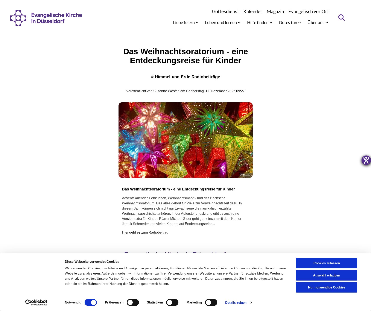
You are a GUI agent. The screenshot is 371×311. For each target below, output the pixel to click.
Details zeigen (235, 302)
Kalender (252, 11)
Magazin (275, 11)
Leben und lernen (221, 22)
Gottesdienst (225, 11)
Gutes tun (288, 22)
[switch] (133, 302)
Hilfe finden (258, 22)
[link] (186, 22)
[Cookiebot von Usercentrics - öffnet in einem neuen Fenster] (36, 302)
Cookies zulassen (326, 263)
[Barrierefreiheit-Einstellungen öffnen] (366, 160)
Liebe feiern (184, 22)
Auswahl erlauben (326, 275)
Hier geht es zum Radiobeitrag (145, 232)
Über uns (316, 22)
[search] (341, 17)
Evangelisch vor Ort (308, 11)
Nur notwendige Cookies (326, 287)
